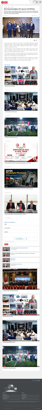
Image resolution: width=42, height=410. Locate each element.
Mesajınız (6, 231)
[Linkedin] (38, 380)
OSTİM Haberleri (24, 395)
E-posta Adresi (7, 228)
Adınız (5, 224)
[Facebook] (32, 380)
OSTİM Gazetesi (5, 394)
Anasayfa (5, 7)
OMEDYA (39, 408)
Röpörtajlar (23, 398)
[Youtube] (39, 380)
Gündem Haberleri (24, 394)
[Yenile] (26, 239)
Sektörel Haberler (24, 397)
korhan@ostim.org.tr (36, 405)
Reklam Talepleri (5, 398)
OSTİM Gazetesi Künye (6, 395)
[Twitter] (34, 381)
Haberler (9, 7)
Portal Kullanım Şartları (6, 397)
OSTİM (12, 7)
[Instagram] (36, 380)
